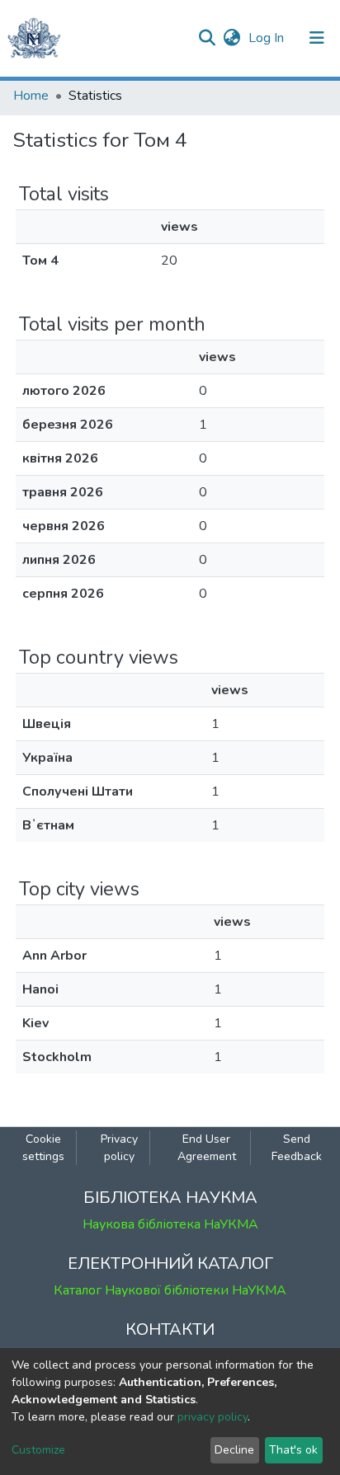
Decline (234, 1450)
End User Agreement (206, 1147)
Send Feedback (297, 1147)
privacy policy (212, 1417)
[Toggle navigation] (317, 37)
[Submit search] (207, 38)
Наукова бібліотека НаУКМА (170, 1224)
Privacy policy (119, 1147)
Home (31, 96)
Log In (267, 38)
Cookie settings (43, 1147)
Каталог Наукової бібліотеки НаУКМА (170, 1290)
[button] (231, 38)
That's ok (293, 1450)
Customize (38, 1450)
